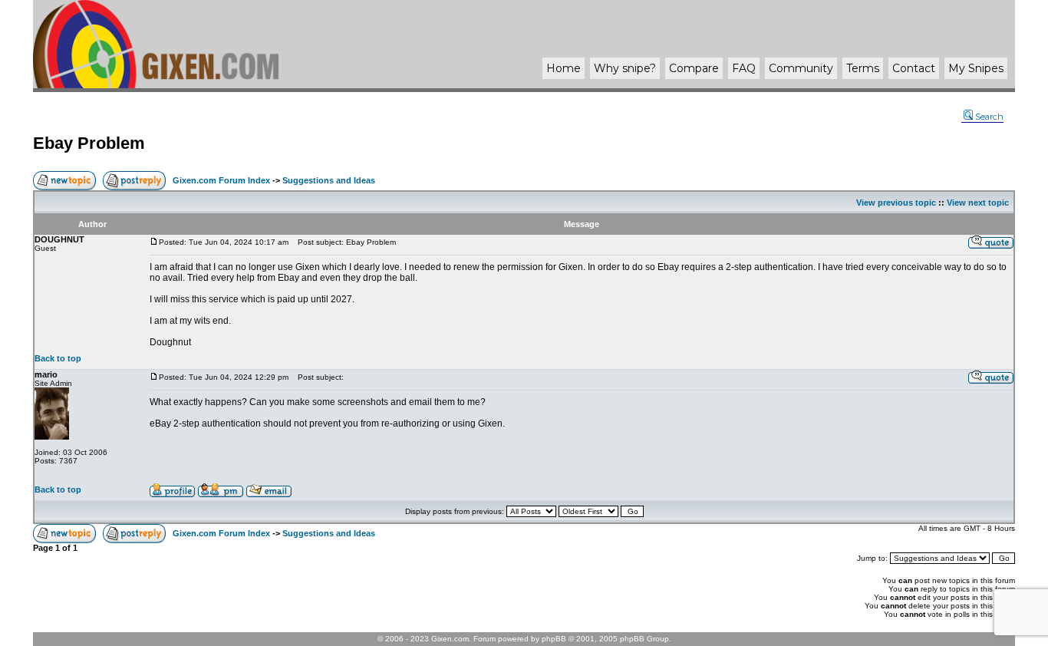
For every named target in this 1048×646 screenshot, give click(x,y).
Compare (694, 68)
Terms (862, 68)
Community (801, 68)
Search (989, 116)
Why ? (625, 68)
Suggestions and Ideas (328, 180)
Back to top (58, 358)
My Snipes (976, 68)
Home (563, 68)
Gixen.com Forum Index (221, 180)
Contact (913, 68)
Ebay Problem (89, 143)
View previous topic (896, 202)
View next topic (978, 202)
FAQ (744, 68)
